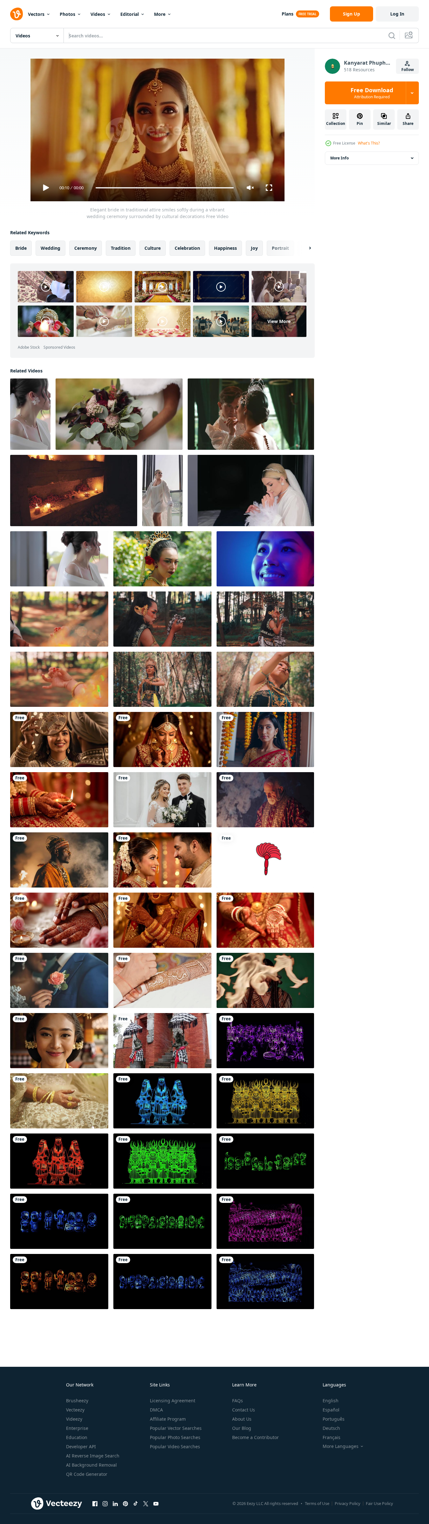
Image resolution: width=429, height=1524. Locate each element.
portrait (280, 248)
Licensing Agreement (172, 1401)
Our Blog (241, 1428)
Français (331, 1437)
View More (279, 321)
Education (76, 1437)
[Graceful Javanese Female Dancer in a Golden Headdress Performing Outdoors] (162, 679)
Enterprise (77, 1428)
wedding (50, 248)
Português (334, 1419)
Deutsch (331, 1428)
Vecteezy (75, 1410)
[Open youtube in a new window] (155, 1503)
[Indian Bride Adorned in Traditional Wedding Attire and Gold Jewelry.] (162, 920)
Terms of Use (317, 1503)
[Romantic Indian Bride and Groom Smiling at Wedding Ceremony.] (162, 860)
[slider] (164, 187)
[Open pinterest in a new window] (125, 1503)
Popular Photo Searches (175, 1437)
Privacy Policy (347, 1503)
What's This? (369, 143)
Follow (407, 69)
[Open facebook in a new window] (94, 1503)
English (331, 1401)
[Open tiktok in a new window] (135, 1503)
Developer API (81, 1446)
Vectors (36, 14)
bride (21, 248)
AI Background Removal (91, 1465)
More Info (339, 158)
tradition (121, 248)
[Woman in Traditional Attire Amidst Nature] (162, 558)
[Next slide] (304, 248)
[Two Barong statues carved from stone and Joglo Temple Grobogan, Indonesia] (162, 1040)
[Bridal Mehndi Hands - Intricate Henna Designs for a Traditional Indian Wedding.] (265, 920)
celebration (187, 248)
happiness (225, 248)
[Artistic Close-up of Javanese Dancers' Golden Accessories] (59, 679)
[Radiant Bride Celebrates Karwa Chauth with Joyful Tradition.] (59, 739)
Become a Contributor (255, 1437)
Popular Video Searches (175, 1446)
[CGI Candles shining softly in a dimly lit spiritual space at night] (73, 490)
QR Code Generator (86, 1474)
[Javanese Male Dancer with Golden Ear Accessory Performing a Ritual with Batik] (162, 619)
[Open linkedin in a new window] (115, 1503)
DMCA (156, 1410)
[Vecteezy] (16, 14)
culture (152, 248)
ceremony (85, 248)
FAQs (237, 1401)
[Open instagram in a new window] (105, 1503)
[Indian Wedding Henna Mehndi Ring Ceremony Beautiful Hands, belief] (59, 920)
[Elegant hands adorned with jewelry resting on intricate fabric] (59, 1100)
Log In (397, 14)
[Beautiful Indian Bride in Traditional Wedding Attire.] (162, 739)
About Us (241, 1419)
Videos (97, 14)
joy (254, 248)
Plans (287, 14)
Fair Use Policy (379, 1503)
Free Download (372, 93)
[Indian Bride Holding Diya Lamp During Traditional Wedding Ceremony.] (59, 799)
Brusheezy (77, 1401)
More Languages (341, 1446)
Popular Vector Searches (176, 1428)
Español (331, 1410)
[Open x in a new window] (145, 1503)
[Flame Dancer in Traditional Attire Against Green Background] (265, 980)
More (159, 14)
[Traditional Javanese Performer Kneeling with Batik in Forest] (265, 619)
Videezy (74, 1419)
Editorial (129, 14)
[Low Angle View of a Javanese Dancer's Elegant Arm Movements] (265, 679)
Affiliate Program (168, 1419)
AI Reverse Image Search (92, 1456)
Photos (67, 14)
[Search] (392, 35)
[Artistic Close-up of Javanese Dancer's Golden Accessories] (59, 619)
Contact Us (243, 1410)
